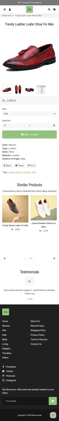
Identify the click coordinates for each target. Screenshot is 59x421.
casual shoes (14, 172)
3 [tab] (31, 258)
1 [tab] (25, 258)
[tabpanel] (15, 213)
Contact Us (36, 344)
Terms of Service (39, 339)
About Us (35, 321)
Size (4, 108)
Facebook (11, 366)
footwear (26, 172)
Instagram (11, 380)
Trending (6, 353)
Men (34, 172)
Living (5, 344)
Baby (4, 339)
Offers (5, 357)
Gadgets (6, 348)
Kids (4, 334)
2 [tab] (28, 258)
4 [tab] (33, 258)
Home (5, 321)
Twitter (9, 371)
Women (6, 325)
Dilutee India (7, 15)
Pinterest (10, 375)
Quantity (6, 120)
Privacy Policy (37, 334)
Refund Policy (37, 325)
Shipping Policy (38, 330)
